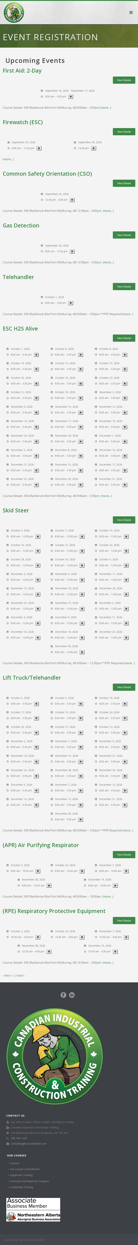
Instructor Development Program (29, 1181)
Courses (15, 1163)
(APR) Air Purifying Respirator (41, 845)
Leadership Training (21, 1187)
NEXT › (21, 975)
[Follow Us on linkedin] (72, 995)
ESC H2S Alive (20, 328)
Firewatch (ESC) (23, 122)
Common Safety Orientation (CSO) (47, 173)
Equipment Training (21, 1175)
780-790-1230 (19, 1138)
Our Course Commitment (25, 1169)
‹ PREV (6, 975)
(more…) (105, 108)
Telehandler (18, 277)
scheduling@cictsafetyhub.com (29, 1143)
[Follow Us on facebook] (63, 995)
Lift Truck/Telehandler (32, 677)
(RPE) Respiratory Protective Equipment (54, 911)
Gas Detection (21, 225)
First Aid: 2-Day (22, 70)
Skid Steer (16, 510)
